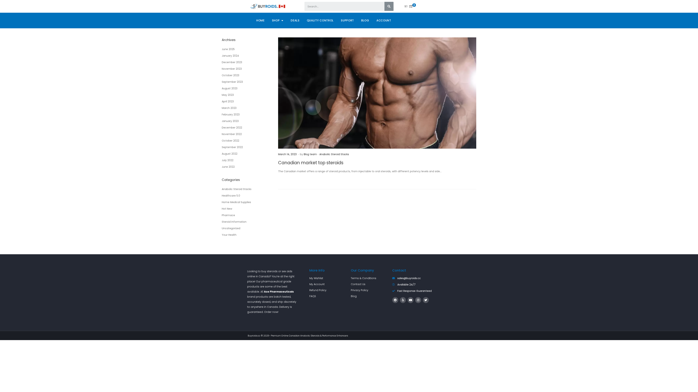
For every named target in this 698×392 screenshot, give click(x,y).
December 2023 (232, 62)
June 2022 (228, 167)
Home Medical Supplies (236, 202)
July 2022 (227, 160)
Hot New (227, 209)
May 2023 (228, 95)
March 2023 (229, 108)
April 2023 (228, 101)
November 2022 (232, 134)
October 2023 (230, 75)
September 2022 (232, 147)
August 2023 (229, 88)
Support (347, 20)
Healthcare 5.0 (231, 195)
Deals (295, 20)
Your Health (229, 235)
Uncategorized (231, 228)
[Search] (389, 6)
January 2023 (230, 121)
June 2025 (228, 49)
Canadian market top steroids (310, 163)
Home (260, 20)
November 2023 (232, 69)
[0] (410, 6)
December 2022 (232, 127)
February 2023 (231, 114)
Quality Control (320, 20)
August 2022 (229, 154)
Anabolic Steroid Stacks (334, 154)
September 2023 (232, 82)
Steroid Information (234, 222)
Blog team (310, 154)
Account (383, 20)
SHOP (276, 20)
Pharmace (228, 215)
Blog (365, 20)
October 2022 (230, 140)
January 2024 (230, 56)
